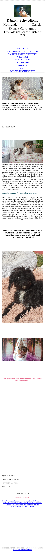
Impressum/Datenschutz (22, 71)
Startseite (22, 48)
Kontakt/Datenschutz (22, 550)
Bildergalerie (22, 60)
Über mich (22, 57)
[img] (22, 11)
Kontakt (22, 65)
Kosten (22, 68)
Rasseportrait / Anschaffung (22, 51)
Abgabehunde (22, 63)
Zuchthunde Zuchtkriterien (22, 54)
